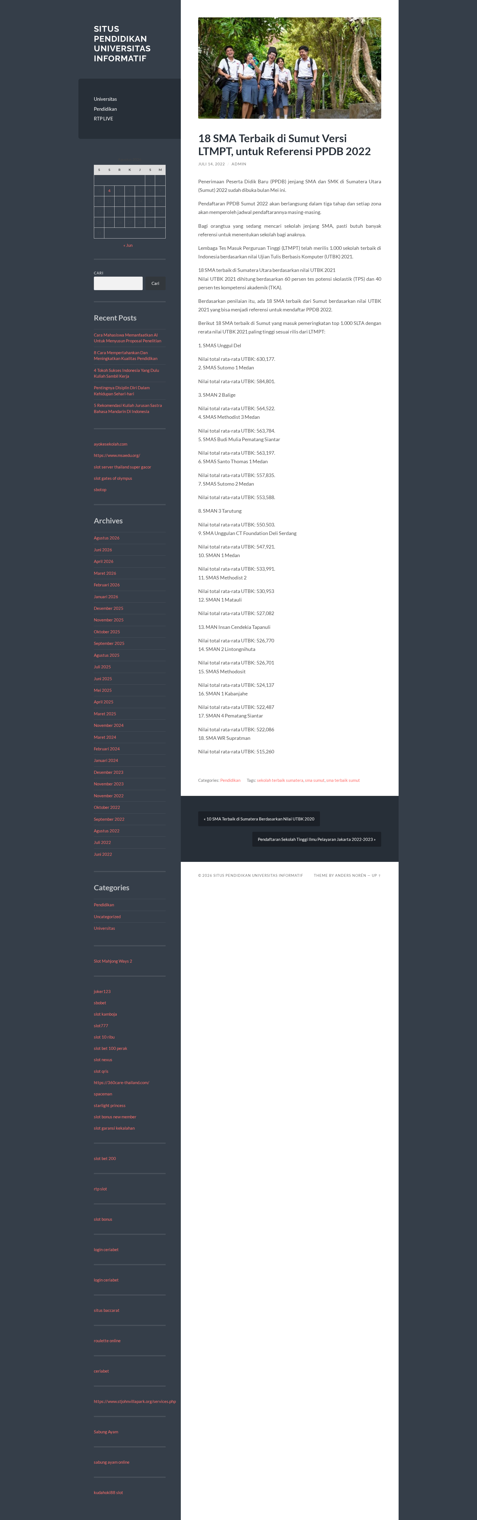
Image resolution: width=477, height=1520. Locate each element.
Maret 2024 (105, 737)
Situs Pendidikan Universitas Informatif (122, 43)
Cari (99, 273)
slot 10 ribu (104, 1036)
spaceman (103, 1093)
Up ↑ (376, 875)
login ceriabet (106, 1249)
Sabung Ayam (106, 1431)
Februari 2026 (107, 584)
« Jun (127, 245)
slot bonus (103, 1219)
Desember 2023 (108, 772)
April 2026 (103, 561)
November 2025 (109, 619)
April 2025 (103, 701)
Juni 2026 (103, 549)
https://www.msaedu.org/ (117, 455)
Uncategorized (107, 916)
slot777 (101, 1025)
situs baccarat (107, 1310)
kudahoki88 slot (108, 1492)
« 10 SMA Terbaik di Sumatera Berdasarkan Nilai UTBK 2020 (259, 818)
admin (239, 164)
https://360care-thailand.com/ (121, 1082)
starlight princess (110, 1105)
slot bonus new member (115, 1116)
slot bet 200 (105, 1158)
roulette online (107, 1340)
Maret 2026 (105, 573)
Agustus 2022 (107, 830)
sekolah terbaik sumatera (280, 780)
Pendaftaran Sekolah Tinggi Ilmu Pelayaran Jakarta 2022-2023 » (317, 839)
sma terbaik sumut (343, 780)
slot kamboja (105, 1013)
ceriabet (101, 1370)
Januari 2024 (106, 760)
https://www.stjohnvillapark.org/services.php (135, 1401)
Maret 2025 (105, 713)
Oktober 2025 (107, 631)
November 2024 (109, 725)
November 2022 (109, 795)
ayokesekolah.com (110, 443)
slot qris (101, 1071)
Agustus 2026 (107, 537)
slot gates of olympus (113, 478)
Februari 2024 (107, 748)
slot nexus (103, 1059)
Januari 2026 (106, 596)
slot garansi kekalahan (114, 1128)
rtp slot (100, 1188)
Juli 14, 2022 (211, 164)
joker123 (102, 991)
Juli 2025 (102, 666)
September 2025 (109, 643)
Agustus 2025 (107, 655)
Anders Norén (350, 875)
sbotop (100, 489)
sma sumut (315, 780)
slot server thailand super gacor (122, 466)
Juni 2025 (103, 678)
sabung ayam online (111, 1462)
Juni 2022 (103, 854)
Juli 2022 (102, 842)
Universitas (105, 99)
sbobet (100, 1002)
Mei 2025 (103, 690)
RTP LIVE (103, 118)
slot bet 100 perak (110, 1048)
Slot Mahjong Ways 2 (113, 960)
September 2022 (109, 819)
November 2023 (109, 783)
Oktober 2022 (107, 807)
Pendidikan (105, 109)
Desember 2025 (108, 608)
